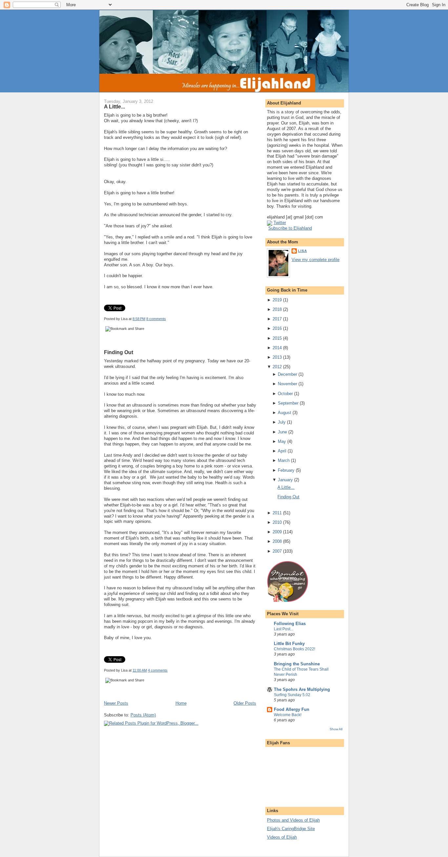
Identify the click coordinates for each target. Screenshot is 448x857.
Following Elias (290, 623)
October (285, 393)
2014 (277, 347)
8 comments (156, 319)
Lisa (302, 251)
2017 (277, 318)
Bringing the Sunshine (297, 663)
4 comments (158, 670)
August (284, 412)
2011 (277, 512)
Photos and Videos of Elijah (293, 820)
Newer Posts (116, 703)
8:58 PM (138, 319)
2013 (277, 357)
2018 (277, 309)
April (282, 450)
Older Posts (245, 703)
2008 (277, 541)
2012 (277, 366)
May (282, 441)
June (282, 431)
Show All (336, 729)
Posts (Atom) (143, 715)
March (284, 460)
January (285, 479)
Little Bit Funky (289, 643)
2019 (277, 299)
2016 (277, 328)
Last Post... (283, 629)
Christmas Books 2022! (294, 649)
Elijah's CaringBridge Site (291, 828)
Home (181, 703)
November (287, 383)
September (288, 403)
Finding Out (118, 352)
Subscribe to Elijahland (290, 228)
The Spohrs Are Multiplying (302, 689)
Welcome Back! (287, 715)
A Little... (114, 106)
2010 (277, 522)
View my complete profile (315, 259)
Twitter (280, 222)
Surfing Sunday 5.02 (292, 695)
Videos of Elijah (282, 837)
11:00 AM (139, 670)
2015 (277, 338)
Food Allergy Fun (291, 709)
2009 (277, 531)
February (286, 470)
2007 (277, 551)
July (282, 422)
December (287, 374)
